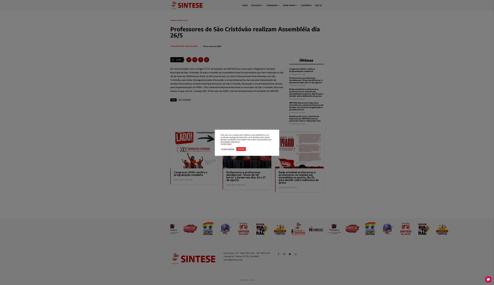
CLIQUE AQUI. (226, 144)
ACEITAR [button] (241, 149)
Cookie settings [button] (227, 149)
